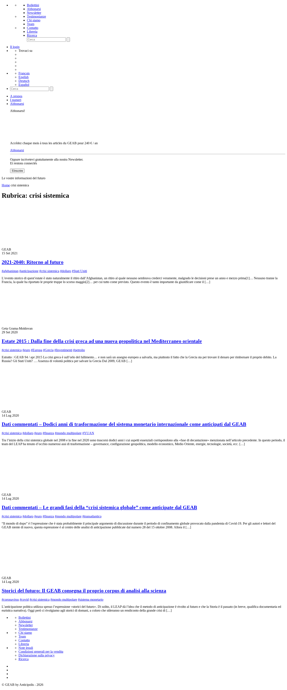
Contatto (32, 28)
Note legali (25, 648)
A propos (16, 96)
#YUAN (88, 433)
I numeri (15, 100)
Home (6, 185)
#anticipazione (28, 271)
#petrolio (79, 350)
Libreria (32, 31)
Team (30, 24)
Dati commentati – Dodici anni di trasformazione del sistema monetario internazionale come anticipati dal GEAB (124, 424)
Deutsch (23, 81)
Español (23, 84)
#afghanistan (10, 271)
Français (24, 73)
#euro (26, 350)
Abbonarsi (34, 9)
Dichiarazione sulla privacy (36, 655)
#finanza (48, 433)
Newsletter (34, 12)
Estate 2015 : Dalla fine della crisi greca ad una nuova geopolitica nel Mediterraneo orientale (102, 341)
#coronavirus (10, 599)
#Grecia (48, 350)
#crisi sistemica (49, 271)
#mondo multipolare (68, 433)
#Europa (36, 350)
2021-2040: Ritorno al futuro (32, 262)
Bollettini (33, 5)
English (23, 77)
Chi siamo (33, 20)
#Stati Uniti (79, 271)
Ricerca (32, 35)
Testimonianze (36, 16)
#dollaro (65, 271)
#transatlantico (91, 516)
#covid (24, 599)
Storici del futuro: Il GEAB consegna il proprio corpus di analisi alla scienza (84, 590)
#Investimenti (63, 350)
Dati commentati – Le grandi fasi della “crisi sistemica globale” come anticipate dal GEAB (99, 507)
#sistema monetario (90, 599)
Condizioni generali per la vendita (40, 651)
